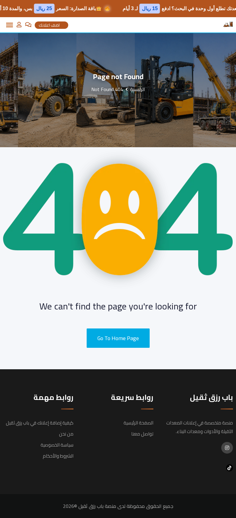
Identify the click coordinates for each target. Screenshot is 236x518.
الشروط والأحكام (58, 455)
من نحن (66, 433)
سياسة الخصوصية (57, 444)
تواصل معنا (142, 433)
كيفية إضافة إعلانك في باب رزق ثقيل (39, 422)
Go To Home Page (118, 338)
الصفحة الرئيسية (138, 422)
